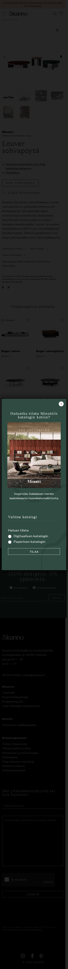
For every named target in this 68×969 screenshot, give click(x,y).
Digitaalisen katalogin (31, 536)
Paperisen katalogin (29, 541)
